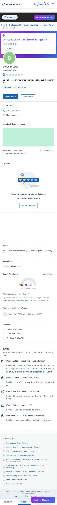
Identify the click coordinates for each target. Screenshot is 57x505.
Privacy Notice (18, 496)
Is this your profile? (44, 17)
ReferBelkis (28, 96)
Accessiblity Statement (35, 496)
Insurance (34, 25)
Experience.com (24, 491)
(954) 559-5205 (13, 111)
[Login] (35, 4)
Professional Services (18, 25)
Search (4, 25)
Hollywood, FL (12, 115)
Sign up (41, 4)
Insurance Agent (47, 25)
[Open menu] (53, 4)
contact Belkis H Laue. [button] (41, 371)
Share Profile (10, 96)
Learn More (8, 49)
